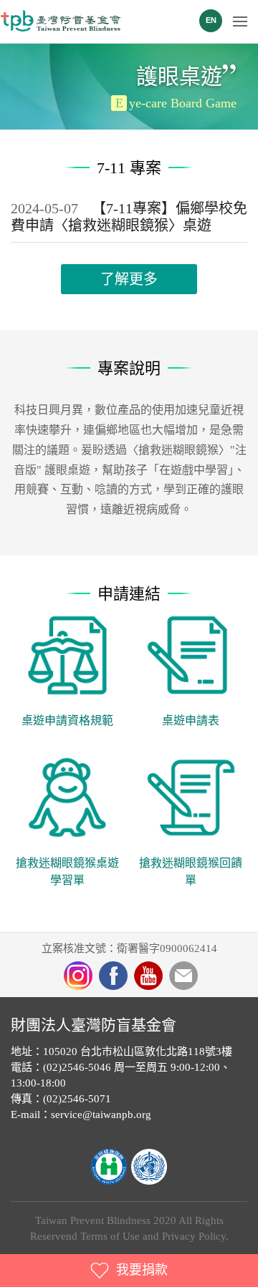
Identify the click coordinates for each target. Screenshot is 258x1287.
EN (211, 20)
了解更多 (129, 279)
